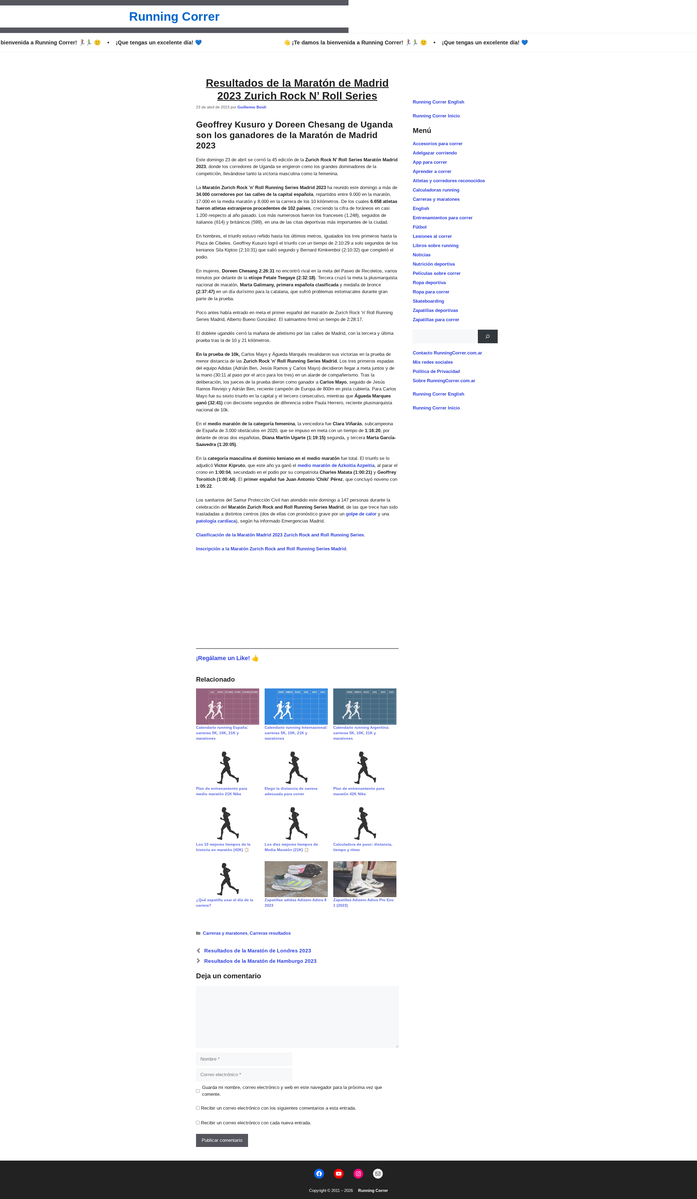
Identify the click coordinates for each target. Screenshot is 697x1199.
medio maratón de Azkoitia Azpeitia (336, 465)
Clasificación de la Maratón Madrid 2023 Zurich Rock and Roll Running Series (280, 535)
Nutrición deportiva (434, 264)
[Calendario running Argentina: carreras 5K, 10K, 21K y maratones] (364, 706)
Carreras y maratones (225, 933)
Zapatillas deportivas (435, 310)
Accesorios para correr (438, 143)
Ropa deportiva (429, 282)
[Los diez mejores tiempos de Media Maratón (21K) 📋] (296, 823)
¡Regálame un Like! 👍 (227, 658)
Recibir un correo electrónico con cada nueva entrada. (256, 1122)
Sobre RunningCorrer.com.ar (444, 380)
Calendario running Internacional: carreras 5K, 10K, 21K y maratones (296, 732)
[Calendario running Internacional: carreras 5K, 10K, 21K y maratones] (296, 706)
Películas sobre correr (437, 273)
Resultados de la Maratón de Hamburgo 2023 (260, 961)
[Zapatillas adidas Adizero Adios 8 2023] (296, 879)
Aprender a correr (432, 171)
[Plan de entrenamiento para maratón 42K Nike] (364, 768)
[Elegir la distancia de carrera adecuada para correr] (296, 768)
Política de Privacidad (436, 371)
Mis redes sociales (433, 362)
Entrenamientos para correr (443, 217)
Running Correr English (438, 102)
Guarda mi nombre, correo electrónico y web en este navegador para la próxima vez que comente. (292, 1091)
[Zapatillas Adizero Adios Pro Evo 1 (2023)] (364, 879)
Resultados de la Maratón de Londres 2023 (257, 951)
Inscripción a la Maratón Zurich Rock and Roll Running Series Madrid (271, 548)
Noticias (421, 254)
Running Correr (174, 16)
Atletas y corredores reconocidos (449, 180)
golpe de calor (361, 514)
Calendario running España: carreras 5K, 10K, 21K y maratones (222, 732)
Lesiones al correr (432, 236)
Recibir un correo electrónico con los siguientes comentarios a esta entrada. (278, 1108)
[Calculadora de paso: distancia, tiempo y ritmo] (364, 823)
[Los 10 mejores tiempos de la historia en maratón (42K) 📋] (227, 823)
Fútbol (420, 227)
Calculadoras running (436, 190)
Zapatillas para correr (436, 319)
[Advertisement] (297, 599)
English (421, 208)
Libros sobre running (435, 245)
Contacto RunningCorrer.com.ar (447, 353)
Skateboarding (428, 301)
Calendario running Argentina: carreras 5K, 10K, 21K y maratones (361, 732)
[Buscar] (488, 337)
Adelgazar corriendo (435, 153)
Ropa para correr (431, 292)
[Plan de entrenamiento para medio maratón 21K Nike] (227, 768)
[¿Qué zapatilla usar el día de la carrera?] (227, 879)
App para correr (430, 162)
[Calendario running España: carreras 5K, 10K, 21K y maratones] (227, 706)
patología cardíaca (216, 521)
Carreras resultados (270, 933)
